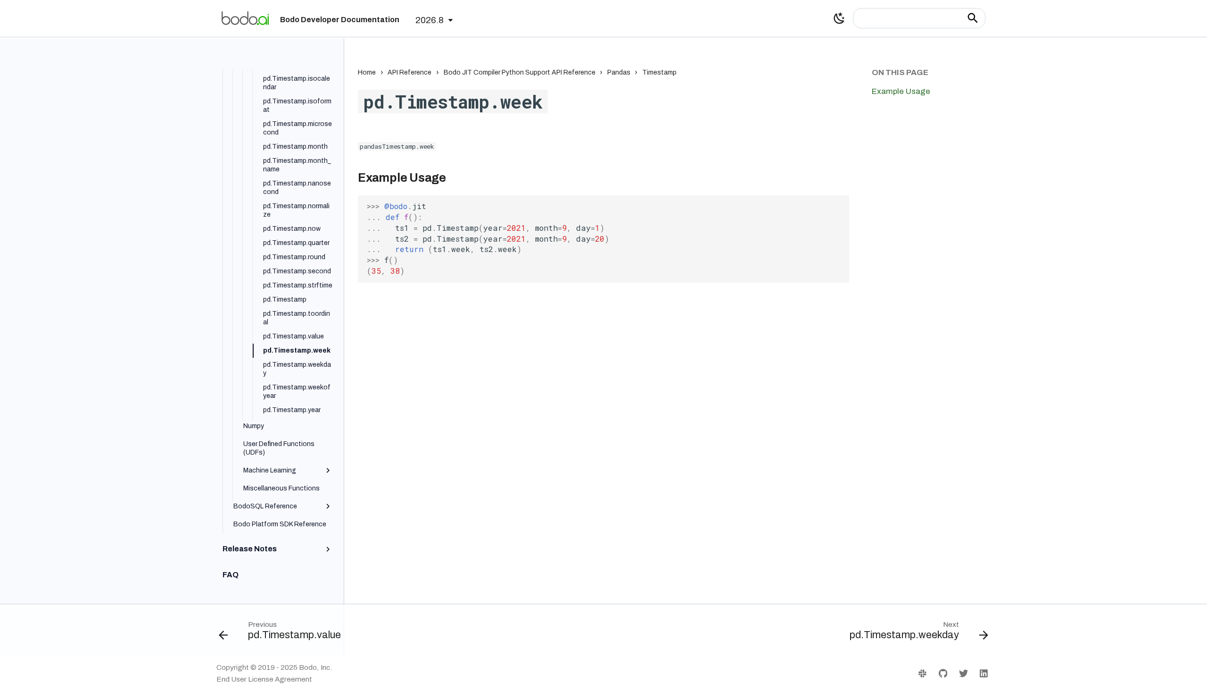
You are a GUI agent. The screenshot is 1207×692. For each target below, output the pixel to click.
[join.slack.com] (923, 673)
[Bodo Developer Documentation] (245, 18)
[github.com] (943, 673)
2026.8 (429, 20)
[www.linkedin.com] (983, 673)
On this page (900, 72)
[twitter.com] (963, 673)
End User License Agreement (264, 679)
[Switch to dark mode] (839, 18)
